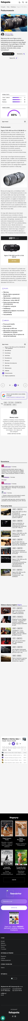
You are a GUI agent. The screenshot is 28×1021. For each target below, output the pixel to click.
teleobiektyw (18, 402)
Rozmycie (7, 360)
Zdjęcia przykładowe (10, 375)
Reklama (3, 943)
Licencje (3, 958)
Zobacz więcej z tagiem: (11, 605)
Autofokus (7, 355)
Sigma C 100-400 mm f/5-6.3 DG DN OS (14, 256)
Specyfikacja (8, 350)
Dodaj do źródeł (7, 53)
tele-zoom (10, 402)
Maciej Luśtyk (9, 34)
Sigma (5, 402)
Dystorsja (7, 365)
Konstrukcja (8, 353)
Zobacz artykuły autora (14, 433)
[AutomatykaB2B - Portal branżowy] (14, 1012)
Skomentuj (20, 53)
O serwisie (3, 949)
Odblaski (7, 370)
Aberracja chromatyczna (11, 363)
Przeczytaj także (6, 506)
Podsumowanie (8, 373)
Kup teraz (14, 260)
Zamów (14, 879)
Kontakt (3, 941)
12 (18, 385)
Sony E (14, 404)
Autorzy (3, 947)
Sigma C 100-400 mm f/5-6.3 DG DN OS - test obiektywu (15, 347)
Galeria (2, 967)
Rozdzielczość (8, 358)
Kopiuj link (12, 58)
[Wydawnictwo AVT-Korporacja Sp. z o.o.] (14, 981)
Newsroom (3, 945)
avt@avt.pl (3, 993)
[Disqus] (14, 483)
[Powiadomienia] (3, 1018)
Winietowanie (8, 368)
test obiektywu (7, 404)
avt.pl (2, 995)
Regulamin (3, 956)
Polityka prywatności (6, 960)
